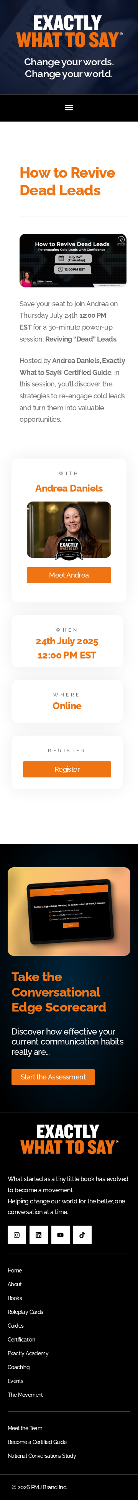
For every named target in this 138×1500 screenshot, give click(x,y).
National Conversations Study (42, 1456)
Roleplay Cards (25, 1312)
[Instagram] (17, 1235)
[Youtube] (60, 1235)
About (14, 1284)
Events (15, 1381)
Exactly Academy (28, 1353)
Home (15, 1270)
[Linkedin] (39, 1235)
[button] (69, 107)
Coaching (19, 1367)
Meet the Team (25, 1428)
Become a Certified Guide (37, 1442)
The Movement (25, 1395)
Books (15, 1298)
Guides (15, 1326)
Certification (21, 1340)
